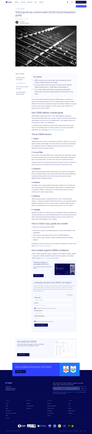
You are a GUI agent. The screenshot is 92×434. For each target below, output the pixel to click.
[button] (16, 2)
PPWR (7, 405)
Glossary (49, 415)
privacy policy (74, 392)
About (69, 403)
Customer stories (50, 408)
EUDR (7, 403)
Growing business (29, 405)
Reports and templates (51, 405)
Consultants (28, 408)
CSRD (7, 408)
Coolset (36, 89)
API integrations (50, 413)
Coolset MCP (49, 410)
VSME (7, 415)
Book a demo (45, 258)
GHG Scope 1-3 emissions (11, 413)
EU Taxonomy (8, 410)
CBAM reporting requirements (56, 129)
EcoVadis (7, 418)
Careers (69, 408)
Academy (49, 403)
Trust (69, 405)
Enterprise (28, 403)
